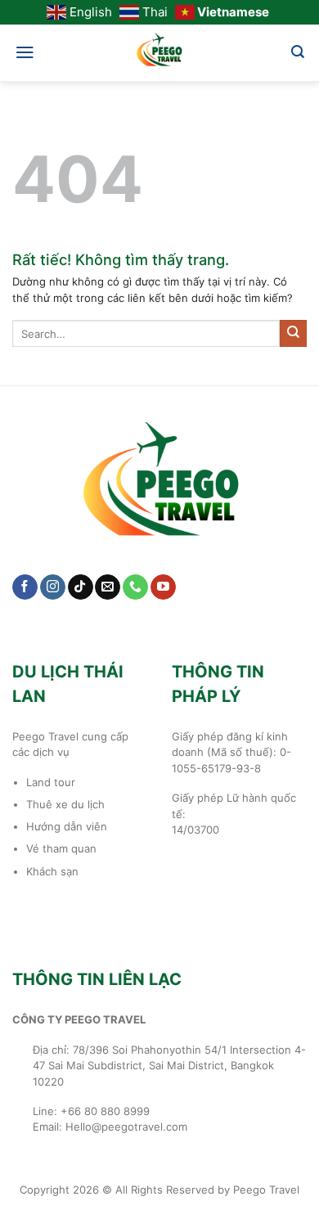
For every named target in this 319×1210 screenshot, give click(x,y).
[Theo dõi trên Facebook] (25, 587)
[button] (25, 52)
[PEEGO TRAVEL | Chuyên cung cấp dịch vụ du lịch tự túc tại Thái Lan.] (159, 53)
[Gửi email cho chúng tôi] (107, 587)
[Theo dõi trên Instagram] (52, 587)
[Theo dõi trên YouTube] (163, 587)
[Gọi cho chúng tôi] (135, 587)
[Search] (298, 52)
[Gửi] (293, 333)
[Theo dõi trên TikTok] (80, 587)
